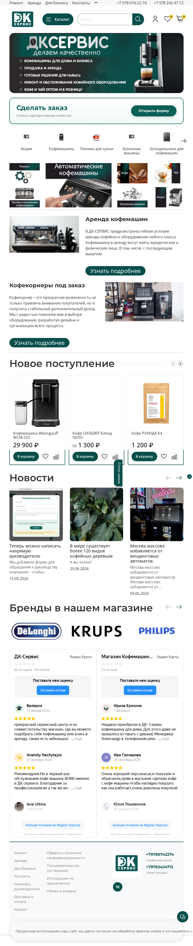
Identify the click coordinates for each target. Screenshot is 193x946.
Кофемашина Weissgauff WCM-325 (35, 435)
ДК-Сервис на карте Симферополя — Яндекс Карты (140, 834)
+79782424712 (159, 867)
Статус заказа (119, 473)
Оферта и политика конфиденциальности (66, 855)
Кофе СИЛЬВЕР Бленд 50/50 (92, 435)
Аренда (34, 2)
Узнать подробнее (115, 271)
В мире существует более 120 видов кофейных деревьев (91, 551)
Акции (26, 148)
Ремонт (16, 2)
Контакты (81, 2)
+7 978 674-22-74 (132, 2)
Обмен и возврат (62, 891)
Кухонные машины (132, 151)
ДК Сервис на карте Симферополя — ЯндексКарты (53, 834)
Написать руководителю (27, 886)
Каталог (62, 19)
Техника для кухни (96, 148)
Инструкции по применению (60, 880)
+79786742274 (160, 854)
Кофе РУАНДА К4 (147, 433)
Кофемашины (61, 148)
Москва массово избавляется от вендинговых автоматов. (147, 553)
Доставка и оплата (23, 899)
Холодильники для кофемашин (167, 151)
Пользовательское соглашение (63, 868)
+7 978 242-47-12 (169, 2)
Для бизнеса (56, 2)
